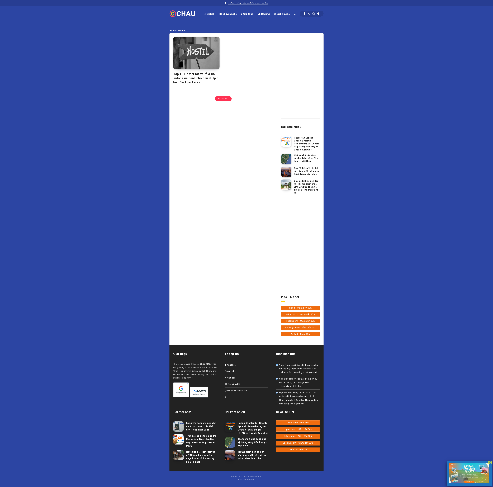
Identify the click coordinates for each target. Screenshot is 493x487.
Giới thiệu (231, 365)
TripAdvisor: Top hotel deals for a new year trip (248, 3)
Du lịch (210, 14)
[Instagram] (313, 13)
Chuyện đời (233, 384)
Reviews (265, 14)
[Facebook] (304, 13)
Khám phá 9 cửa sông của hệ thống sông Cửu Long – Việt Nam (306, 158)
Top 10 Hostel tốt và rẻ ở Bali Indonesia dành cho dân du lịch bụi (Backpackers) (196, 78)
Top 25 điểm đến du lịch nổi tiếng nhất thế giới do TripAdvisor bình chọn (307, 171)
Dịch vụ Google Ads (236, 390)
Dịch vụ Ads (283, 14)
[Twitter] (309, 13)
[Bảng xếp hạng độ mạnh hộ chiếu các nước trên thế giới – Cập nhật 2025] (178, 426)
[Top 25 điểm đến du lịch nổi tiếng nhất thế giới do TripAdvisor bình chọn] (286, 172)
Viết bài (230, 377)
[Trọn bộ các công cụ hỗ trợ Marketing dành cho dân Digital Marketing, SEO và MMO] (178, 439)
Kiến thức (247, 14)
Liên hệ (230, 371)
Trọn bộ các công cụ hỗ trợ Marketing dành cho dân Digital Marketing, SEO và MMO (201, 440)
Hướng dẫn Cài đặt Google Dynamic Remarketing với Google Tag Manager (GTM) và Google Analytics (306, 144)
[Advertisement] (300, 73)
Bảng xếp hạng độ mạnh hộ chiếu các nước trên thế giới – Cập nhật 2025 (201, 426)
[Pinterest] (318, 13)
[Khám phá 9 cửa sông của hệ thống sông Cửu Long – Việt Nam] (286, 159)
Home (172, 30)
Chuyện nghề (229, 14)
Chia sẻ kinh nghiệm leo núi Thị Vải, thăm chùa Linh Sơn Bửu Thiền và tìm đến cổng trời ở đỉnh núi (306, 187)
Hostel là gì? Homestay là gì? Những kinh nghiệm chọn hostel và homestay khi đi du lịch (200, 456)
